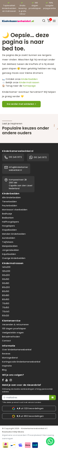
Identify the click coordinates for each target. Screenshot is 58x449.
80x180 (5, 295)
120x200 (6, 271)
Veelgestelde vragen (13, 332)
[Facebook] (3, 379)
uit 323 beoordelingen (30, 408)
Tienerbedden (9, 201)
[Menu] (54, 21)
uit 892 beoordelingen (30, 416)
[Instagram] (11, 379)
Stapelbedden (9, 229)
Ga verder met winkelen (20, 104)
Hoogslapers (8, 225)
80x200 (6, 287)
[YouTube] (7, 379)
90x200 (6, 275)
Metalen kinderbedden (14, 234)
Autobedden (8, 238)
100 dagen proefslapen (14, 328)
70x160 (5, 303)
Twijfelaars (7, 242)
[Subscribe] (52, 397)
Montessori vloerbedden (14, 209)
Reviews (6, 353)
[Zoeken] (43, 21)
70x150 (5, 307)
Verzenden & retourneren (15, 324)
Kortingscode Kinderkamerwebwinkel (21, 361)
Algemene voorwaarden (14, 435)
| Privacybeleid (34, 435)
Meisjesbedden (10, 246)
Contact (6, 340)
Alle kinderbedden (11, 197)
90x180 (5, 283)
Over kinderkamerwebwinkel (17, 349)
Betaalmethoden (11, 336)
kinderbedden (29, 79)
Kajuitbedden (9, 254)
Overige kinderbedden (13, 258)
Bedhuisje (7, 213)
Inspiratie (7, 365)
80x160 (5, 299)
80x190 (5, 291)
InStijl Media (18, 432)
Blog (4, 369)
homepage (29, 85)
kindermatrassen (29, 82)
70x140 (5, 311)
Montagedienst (10, 357)
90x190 (5, 279)
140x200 (6, 267)
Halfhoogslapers (10, 221)
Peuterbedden (9, 205)
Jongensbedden (10, 250)
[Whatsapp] (50, 441)
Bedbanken (8, 217)
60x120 (5, 315)
